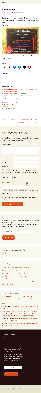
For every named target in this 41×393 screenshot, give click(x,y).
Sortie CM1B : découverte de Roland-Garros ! (15, 274)
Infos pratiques (18, 13)
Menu (4, 2)
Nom (4, 158)
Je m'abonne (8, 237)
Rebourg (4, 306)
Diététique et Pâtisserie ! (9, 271)
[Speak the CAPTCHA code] (27, 185)
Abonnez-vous (11, 374)
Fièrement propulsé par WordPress (12, 389)
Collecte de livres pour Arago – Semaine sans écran (17, 315)
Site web (5, 166)
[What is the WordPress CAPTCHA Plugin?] (6, 182)
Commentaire (7, 145)
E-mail (5, 162)
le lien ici (12, 58)
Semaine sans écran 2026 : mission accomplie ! (16, 268)
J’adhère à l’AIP (6, 253)
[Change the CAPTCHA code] (27, 182)
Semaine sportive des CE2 (28, 122)
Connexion (7, 338)
